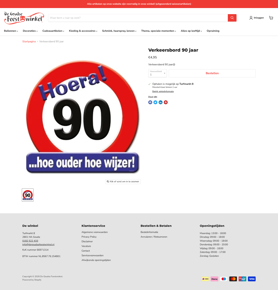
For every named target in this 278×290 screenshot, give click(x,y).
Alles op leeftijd (191, 31)
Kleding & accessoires (82, 31)
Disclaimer (87, 241)
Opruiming (213, 31)
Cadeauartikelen (52, 31)
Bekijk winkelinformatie (163, 91)
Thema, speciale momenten (158, 31)
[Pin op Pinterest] (166, 102)
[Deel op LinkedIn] (160, 102)
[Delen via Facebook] (150, 102)
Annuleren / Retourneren (154, 236)
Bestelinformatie (149, 232)
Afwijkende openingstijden (96, 260)
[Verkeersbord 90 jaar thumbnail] (27, 195)
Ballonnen (10, 31)
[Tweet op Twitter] (155, 102)
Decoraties (29, 31)
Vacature (86, 246)
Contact (86, 250)
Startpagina (29, 41)
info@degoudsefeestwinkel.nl (38, 244)
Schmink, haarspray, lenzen (118, 31)
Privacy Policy (89, 236)
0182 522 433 (30, 240)
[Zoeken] (232, 18)
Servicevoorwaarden (93, 255)
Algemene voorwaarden (95, 232)
